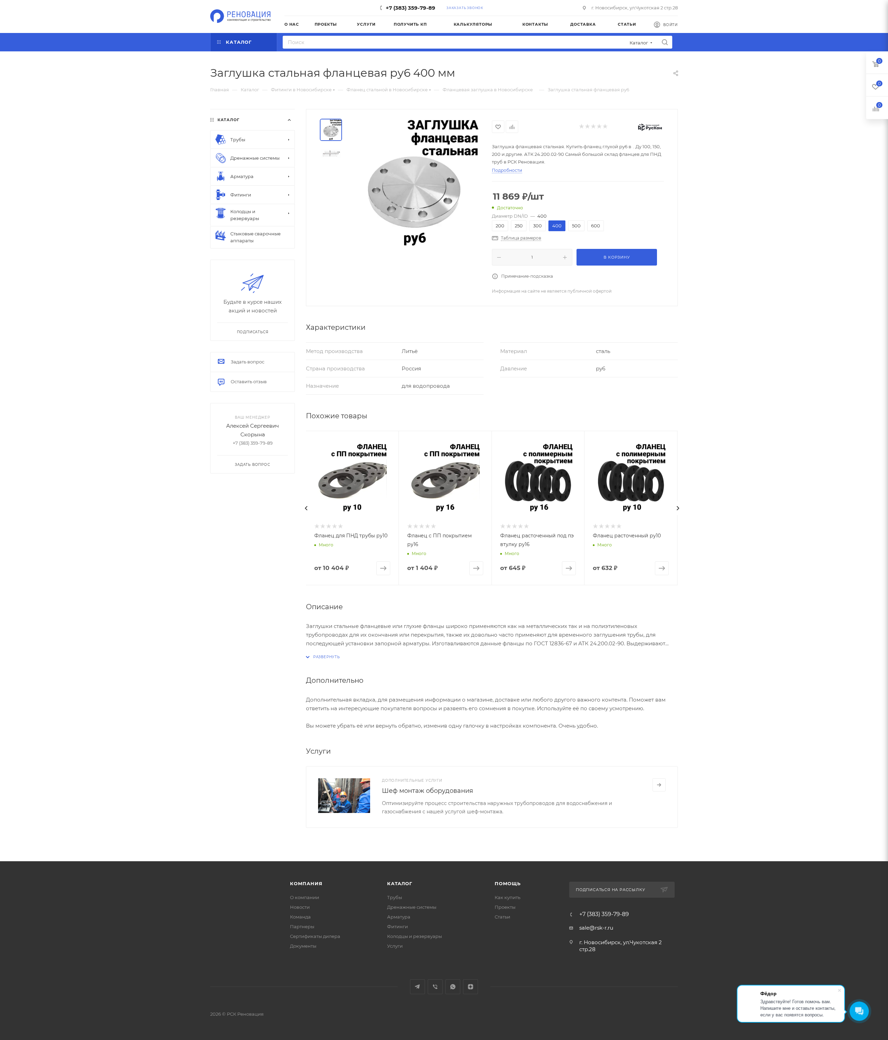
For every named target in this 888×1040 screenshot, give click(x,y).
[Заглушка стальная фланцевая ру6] (414, 183)
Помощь (508, 883)
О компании (304, 897)
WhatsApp (452, 986)
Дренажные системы (411, 907)
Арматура (398, 917)
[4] (599, 127)
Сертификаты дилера (315, 936)
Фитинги (397, 926)
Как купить (507, 897)
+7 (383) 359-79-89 (410, 8)
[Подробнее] (659, 784)
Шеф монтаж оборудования (427, 791)
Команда (300, 917)
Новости (300, 907)
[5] (605, 127)
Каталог (399, 883)
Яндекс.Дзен (470, 986)
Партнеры (302, 926)
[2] (587, 127)
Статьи (502, 917)
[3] (593, 127)
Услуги (395, 946)
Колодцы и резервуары (414, 936)
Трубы (394, 897)
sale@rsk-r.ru (596, 927)
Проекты (505, 907)
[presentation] (306, 508)
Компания (306, 883)
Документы (303, 946)
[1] (581, 127)
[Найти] (664, 42)
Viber (435, 986)
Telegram (417, 986)
